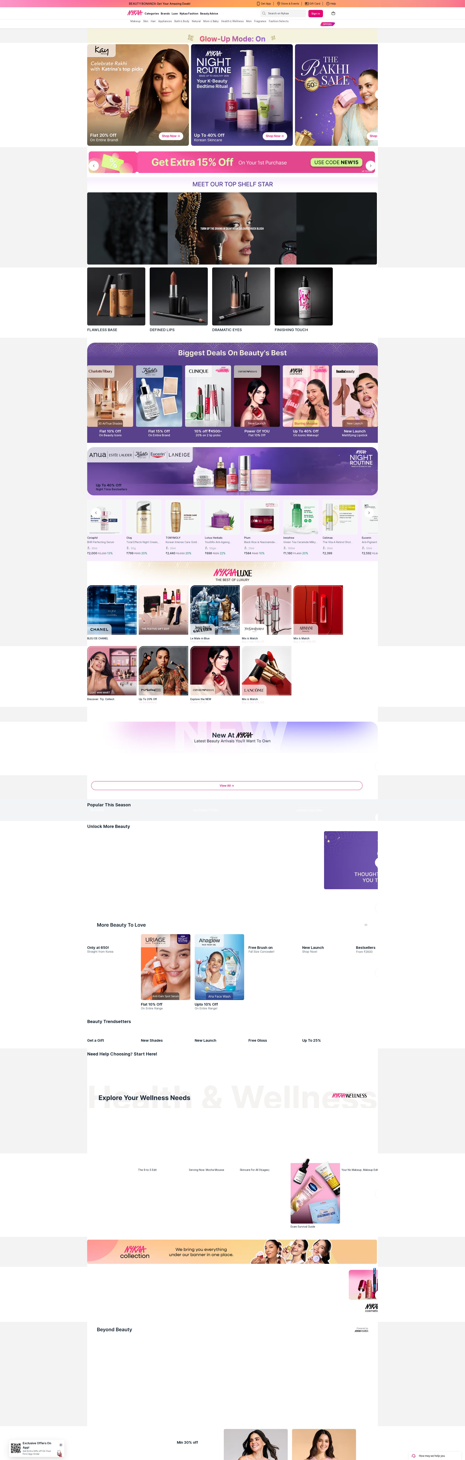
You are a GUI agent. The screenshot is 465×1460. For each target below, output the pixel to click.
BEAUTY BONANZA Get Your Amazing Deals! (159, 3)
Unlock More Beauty (108, 942)
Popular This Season (109, 874)
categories (152, 13)
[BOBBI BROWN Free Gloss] (273, 1241)
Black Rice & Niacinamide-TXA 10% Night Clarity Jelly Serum (260, 542)
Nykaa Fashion (189, 13)
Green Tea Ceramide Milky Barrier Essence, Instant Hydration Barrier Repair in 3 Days (300, 542)
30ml (94, 548)
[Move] (126, 1407)
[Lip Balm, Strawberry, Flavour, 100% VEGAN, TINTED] (134, 1308)
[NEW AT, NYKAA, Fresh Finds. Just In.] (264, 1052)
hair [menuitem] (153, 21)
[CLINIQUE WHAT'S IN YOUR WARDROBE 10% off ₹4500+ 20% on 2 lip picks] (208, 396)
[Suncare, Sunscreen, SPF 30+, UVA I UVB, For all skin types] (363, 1308)
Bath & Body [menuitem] (181, 21)
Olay (129, 537)
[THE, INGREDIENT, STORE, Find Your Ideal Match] (366, 1052)
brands (165, 13)
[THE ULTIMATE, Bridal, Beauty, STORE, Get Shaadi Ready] (213, 1052)
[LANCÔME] (266, 670)
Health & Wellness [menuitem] (232, 21)
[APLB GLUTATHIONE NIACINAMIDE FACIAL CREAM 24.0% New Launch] (112, 1148)
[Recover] (338, 1407)
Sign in (315, 13)
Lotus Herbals (214, 537)
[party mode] (232, 35)
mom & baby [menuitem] (211, 21)
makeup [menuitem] (135, 21)
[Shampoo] (167, 1308)
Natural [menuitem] (196, 21)
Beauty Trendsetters (109, 1202)
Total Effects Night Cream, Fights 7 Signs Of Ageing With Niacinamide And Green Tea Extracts (143, 542)
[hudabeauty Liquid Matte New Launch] (355, 396)
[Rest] (267, 1407)
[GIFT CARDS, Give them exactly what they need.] (203, 976)
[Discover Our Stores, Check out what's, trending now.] (112, 1052)
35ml (173, 548)
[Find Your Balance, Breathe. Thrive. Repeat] (267, 1372)
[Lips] (101, 1308)
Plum (247, 537)
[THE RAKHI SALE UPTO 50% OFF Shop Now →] (346, 95)
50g (133, 548)
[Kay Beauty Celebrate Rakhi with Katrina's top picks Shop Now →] (138, 95)
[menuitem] (327, 24)
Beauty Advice (209, 13)
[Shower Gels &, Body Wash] (331, 1308)
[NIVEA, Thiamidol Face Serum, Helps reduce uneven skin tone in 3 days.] (213, 801)
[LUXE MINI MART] (112, 670)
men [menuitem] (249, 21)
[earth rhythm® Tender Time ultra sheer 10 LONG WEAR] (327, 1241)
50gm (212, 548)
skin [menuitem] (145, 21)
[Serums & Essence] (265, 1308)
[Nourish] (197, 1407)
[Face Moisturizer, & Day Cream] (298, 1308)
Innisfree (288, 537)
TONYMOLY (173, 537)
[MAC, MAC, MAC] (179, 296)
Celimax (328, 537)
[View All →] (232, 858)
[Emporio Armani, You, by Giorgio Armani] (215, 670)
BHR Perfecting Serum (100, 542)
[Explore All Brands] (232, 719)
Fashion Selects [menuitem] (279, 21)
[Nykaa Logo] (135, 12)
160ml (291, 548)
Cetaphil (92, 537)
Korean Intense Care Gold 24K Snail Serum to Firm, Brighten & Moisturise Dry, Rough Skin (181, 542)
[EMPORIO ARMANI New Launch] (257, 396)
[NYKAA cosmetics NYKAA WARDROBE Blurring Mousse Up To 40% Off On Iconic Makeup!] (306, 396)
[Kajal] (232, 1308)
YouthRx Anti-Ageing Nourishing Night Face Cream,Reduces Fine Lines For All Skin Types (221, 542)
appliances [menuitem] (165, 21)
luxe (175, 13)
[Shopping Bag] (333, 13)
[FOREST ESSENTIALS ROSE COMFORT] (112, 1241)
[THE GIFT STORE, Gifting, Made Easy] (162, 1052)
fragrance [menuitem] (260, 21)
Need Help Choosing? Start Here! (122, 1291)
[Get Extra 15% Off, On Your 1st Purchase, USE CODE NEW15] (232, 162)
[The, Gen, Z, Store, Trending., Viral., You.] (315, 1052)
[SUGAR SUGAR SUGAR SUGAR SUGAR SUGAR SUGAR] (165, 1241)
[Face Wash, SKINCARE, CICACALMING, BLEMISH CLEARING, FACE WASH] (199, 1308)
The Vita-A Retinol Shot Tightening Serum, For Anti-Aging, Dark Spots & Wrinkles (339, 542)
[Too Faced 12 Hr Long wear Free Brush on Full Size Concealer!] (273, 1148)
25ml (251, 548)
